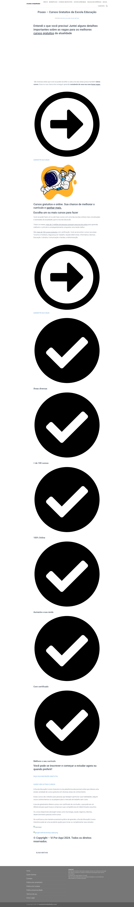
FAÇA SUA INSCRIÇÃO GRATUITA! (45, 776)
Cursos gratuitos (65, 2)
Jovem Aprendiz (80, 2)
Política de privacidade (34, 890)
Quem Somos (31, 875)
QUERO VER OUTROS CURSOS (44, 784)
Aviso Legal (30, 898)
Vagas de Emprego (94, 2)
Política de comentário (34, 882)
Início (45, 2)
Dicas (105, 2)
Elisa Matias (75, 18)
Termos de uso (31, 894)
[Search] (107, 6)
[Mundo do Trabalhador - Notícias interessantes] (33, 3)
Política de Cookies (33, 886)
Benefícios (53, 2)
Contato (101, 6)
